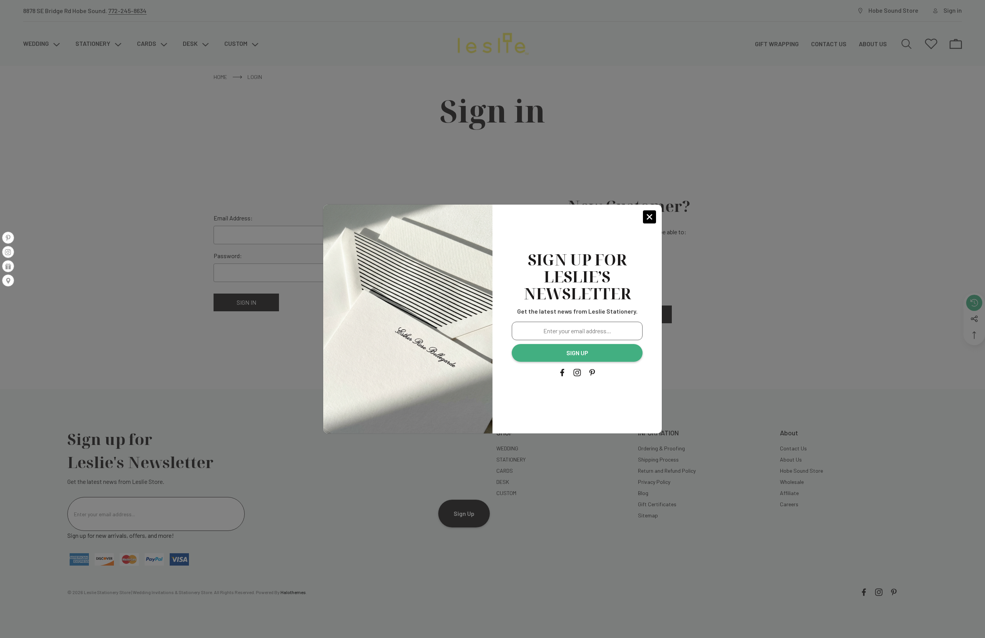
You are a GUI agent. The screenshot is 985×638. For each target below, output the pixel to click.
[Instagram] (577, 372)
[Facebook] (562, 372)
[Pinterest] (592, 372)
